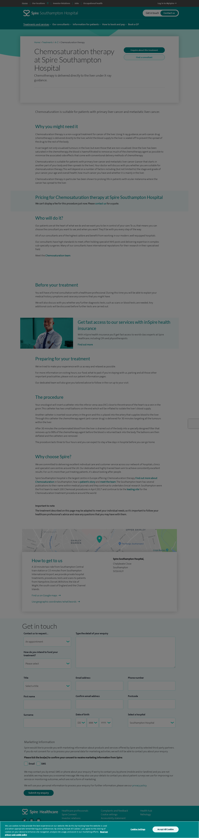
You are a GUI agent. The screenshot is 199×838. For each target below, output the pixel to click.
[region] (99, 829)
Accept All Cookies (165, 829)
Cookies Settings (138, 829)
